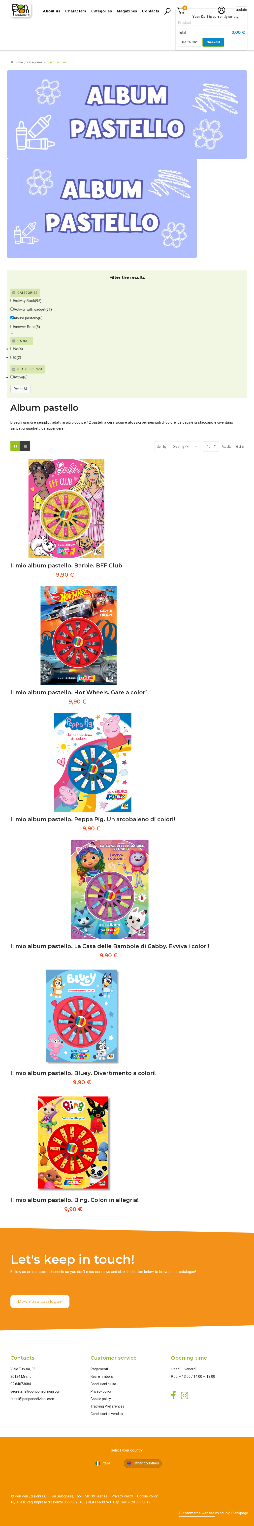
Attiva (18, 377)
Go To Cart (189, 42)
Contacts (150, 11)
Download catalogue (40, 1301)
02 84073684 (20, 1384)
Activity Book (24, 300)
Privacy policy (101, 1391)
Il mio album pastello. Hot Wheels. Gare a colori (78, 692)
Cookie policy (101, 1399)
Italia (105, 1463)
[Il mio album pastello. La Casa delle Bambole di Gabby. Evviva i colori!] (110, 889)
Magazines (127, 11)
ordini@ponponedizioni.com (32, 1399)
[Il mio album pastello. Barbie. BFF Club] (66, 508)
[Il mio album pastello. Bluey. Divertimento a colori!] (83, 1016)
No (16, 349)
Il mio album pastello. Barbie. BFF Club (66, 565)
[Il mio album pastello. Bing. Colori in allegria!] (74, 1143)
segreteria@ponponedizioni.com (36, 1391)
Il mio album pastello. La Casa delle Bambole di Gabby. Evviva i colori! (109, 946)
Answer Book (24, 327)
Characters (75, 11)
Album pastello (26, 318)
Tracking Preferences (107, 1406)
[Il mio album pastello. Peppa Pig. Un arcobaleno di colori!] (92, 762)
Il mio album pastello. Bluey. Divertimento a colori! (83, 1073)
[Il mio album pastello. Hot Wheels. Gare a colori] (78, 635)
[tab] (127, 293)
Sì (15, 357)
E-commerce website (197, 1513)
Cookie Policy (147, 1496)
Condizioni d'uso (103, 1384)
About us (51, 11)
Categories (101, 11)
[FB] (28, 1284)
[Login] (221, 13)
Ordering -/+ (181, 446)
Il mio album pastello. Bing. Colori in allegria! (74, 1200)
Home (19, 62)
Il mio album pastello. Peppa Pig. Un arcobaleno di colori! (92, 819)
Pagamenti (99, 1369)
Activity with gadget (29, 309)
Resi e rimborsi (102, 1376)
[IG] (47, 1284)
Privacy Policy (122, 1496)
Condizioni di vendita (107, 1414)
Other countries (146, 1463)
